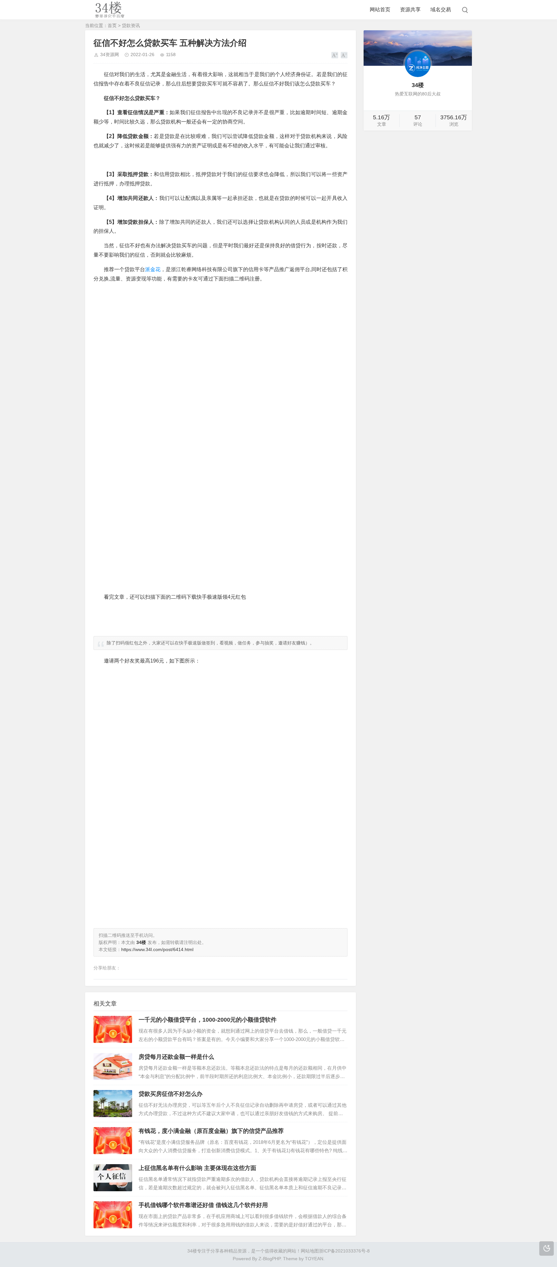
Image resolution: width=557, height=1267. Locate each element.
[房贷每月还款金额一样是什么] (112, 1066)
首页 (112, 25)
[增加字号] (334, 55)
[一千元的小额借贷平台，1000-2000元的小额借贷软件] (112, 1029)
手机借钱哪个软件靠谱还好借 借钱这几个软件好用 (203, 1205)
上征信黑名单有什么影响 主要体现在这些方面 (197, 1168)
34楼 (192, 1250)
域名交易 (440, 9)
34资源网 (109, 54)
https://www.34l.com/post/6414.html (157, 949)
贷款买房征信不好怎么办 (170, 1094)
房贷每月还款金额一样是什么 (176, 1057)
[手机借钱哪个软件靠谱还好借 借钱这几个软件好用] (112, 1214)
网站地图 (310, 1250)
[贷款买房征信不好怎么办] (112, 1103)
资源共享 (410, 9)
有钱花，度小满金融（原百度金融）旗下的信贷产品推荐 (211, 1131)
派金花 (153, 269)
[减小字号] (344, 55)
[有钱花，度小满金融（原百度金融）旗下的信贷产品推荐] (112, 1140)
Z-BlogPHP (269, 1258)
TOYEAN (314, 1258)
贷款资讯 (131, 25)
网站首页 (380, 9)
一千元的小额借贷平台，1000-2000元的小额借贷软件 (208, 1020)
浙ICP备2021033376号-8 (344, 1250)
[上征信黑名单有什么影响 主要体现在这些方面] (112, 1177)
